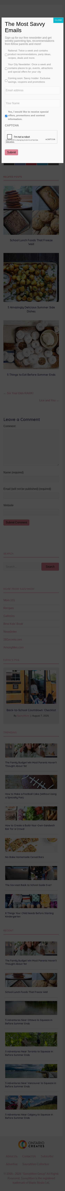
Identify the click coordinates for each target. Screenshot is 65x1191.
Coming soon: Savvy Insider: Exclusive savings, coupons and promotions (29, 80)
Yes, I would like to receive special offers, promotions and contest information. (28, 115)
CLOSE (58, 20)
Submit (11, 152)
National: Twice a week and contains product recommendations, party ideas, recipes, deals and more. (29, 54)
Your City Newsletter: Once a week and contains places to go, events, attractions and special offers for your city (30, 68)
